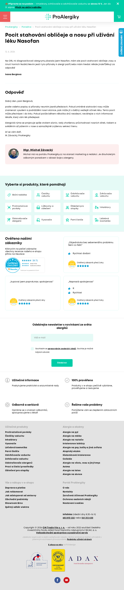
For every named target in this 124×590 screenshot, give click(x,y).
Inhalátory (105, 207)
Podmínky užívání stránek (79, 539)
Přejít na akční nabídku (28, 7)
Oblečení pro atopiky (77, 207)
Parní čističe (77, 220)
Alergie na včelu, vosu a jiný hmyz (81, 463)
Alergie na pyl (70, 432)
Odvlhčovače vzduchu (77, 195)
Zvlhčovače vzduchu (105, 195)
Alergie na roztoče (73, 440)
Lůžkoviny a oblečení (47, 207)
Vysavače (46, 220)
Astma (66, 467)
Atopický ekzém (71, 451)
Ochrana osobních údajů (77, 499)
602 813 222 (69, 518)
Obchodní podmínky (16, 499)
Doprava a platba (15, 488)
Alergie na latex (72, 470)
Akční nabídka (19, 195)
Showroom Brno (14, 503)
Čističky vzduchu (45, 195)
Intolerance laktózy (74, 444)
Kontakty (68, 492)
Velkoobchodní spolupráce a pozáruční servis (62, 533)
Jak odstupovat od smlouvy (20, 496)
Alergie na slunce (72, 474)
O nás (66, 488)
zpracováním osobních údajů (62, 349)
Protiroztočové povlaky (20, 207)
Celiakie (67, 459)
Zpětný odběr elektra (17, 507)
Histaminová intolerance (77, 455)
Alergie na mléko (72, 436)
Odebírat (62, 363)
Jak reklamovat (14, 492)
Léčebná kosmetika (105, 220)
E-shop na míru (55, 545)
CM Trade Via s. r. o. (54, 528)
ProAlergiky (11, 27)
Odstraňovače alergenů (19, 220)
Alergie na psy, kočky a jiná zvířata (82, 448)
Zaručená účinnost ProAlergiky (80, 496)
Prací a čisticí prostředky (19, 467)
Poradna (26, 27)
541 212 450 (87, 518)
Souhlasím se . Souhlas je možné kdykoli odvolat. (64, 350)
